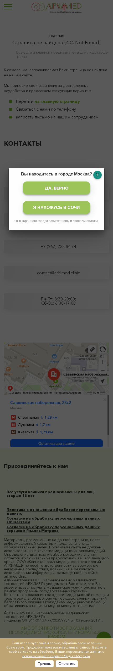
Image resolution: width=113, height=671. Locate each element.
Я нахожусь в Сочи (56, 207)
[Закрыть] (97, 175)
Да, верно (57, 188)
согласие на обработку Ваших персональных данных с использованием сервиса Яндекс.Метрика (61, 654)
